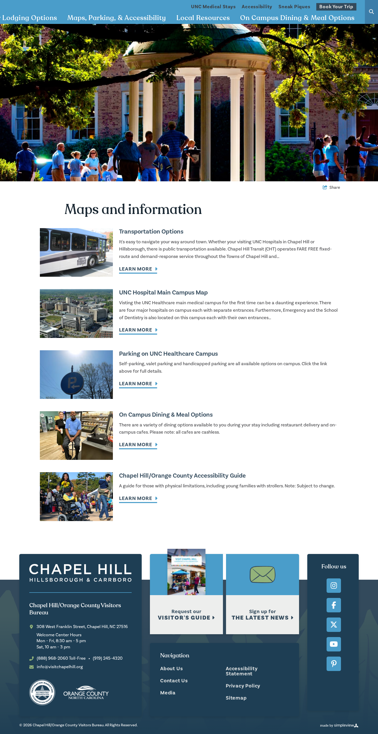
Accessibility (257, 7)
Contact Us (174, 680)
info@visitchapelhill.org (60, 667)
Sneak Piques (294, 7)
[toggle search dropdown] (371, 12)
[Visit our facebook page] (334, 605)
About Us (171, 668)
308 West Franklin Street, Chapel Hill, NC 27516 (82, 627)
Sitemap (236, 698)
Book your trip (336, 7)
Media (168, 693)
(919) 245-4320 (108, 658)
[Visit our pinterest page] (334, 664)
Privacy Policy (243, 686)
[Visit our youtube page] (334, 644)
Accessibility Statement (241, 671)
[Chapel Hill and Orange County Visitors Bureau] (80, 573)
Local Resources (203, 18)
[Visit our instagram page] (334, 585)
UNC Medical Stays (213, 7)
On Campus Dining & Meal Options (297, 18)
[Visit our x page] (334, 624)
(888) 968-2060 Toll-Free (61, 658)
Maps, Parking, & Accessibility (116, 18)
